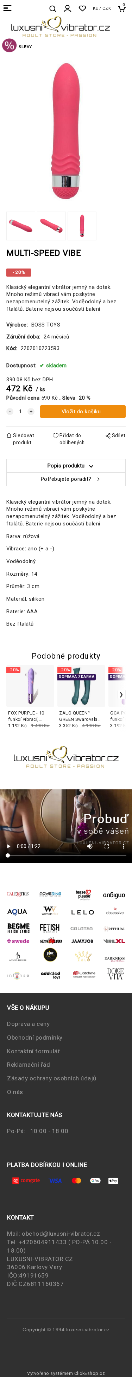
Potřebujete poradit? (66, 479)
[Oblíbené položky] (82, 8)
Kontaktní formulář (33, 1051)
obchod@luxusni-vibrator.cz (61, 1233)
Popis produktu (66, 466)
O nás (15, 1091)
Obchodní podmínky (35, 1037)
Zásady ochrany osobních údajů (51, 1078)
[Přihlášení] (67, 8)
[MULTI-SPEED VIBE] (66, 131)
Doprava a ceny (28, 1023)
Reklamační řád (28, 1064)
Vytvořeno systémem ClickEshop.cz (66, 1373)
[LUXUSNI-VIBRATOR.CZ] (9, 46)
